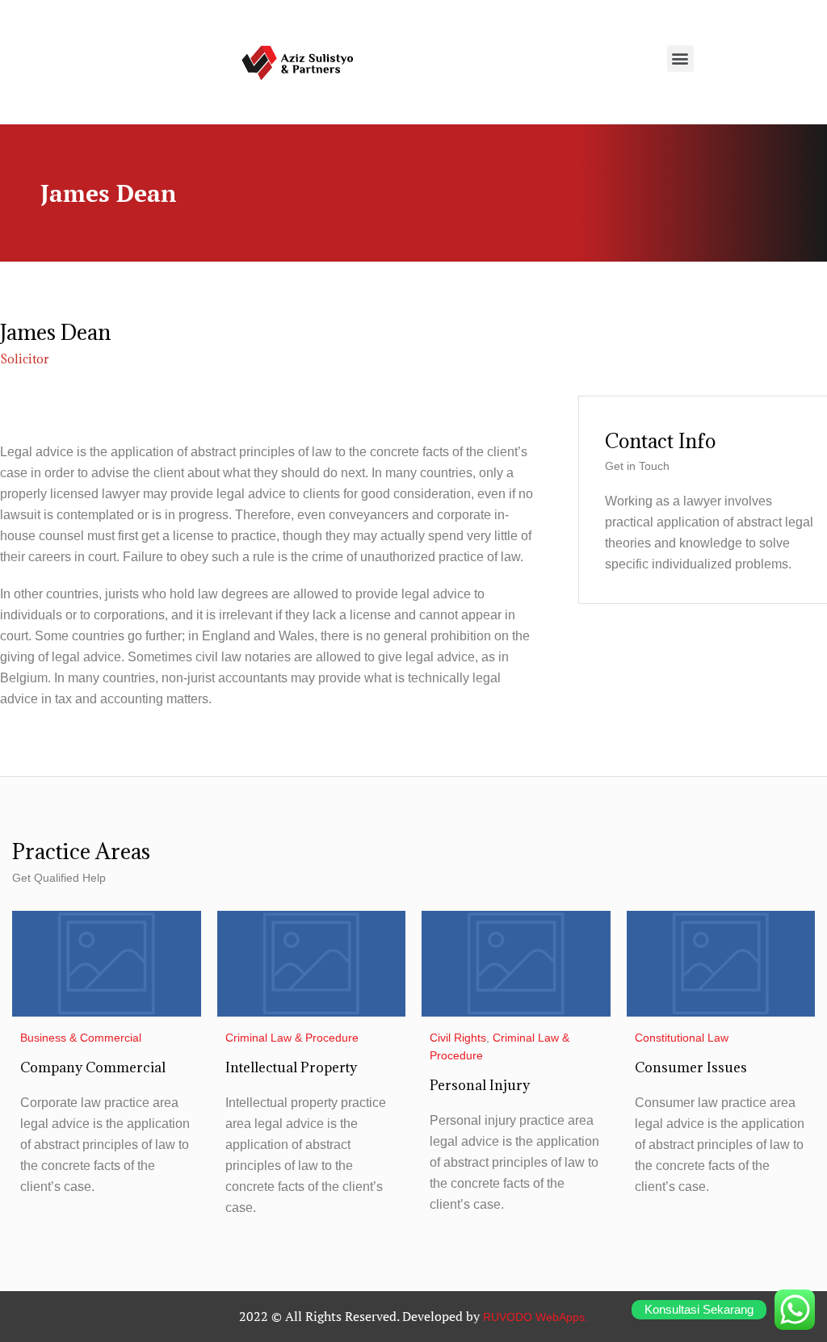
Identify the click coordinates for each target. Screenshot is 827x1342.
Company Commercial (93, 1067)
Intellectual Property (291, 1067)
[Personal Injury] (516, 964)
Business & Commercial (80, 1037)
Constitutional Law (681, 1037)
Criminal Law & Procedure (292, 1037)
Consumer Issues (691, 1067)
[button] (680, 58)
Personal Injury (480, 1085)
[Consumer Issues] (721, 964)
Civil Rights (458, 1037)
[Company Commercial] (106, 964)
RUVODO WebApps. (535, 1317)
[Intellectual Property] (311, 964)
